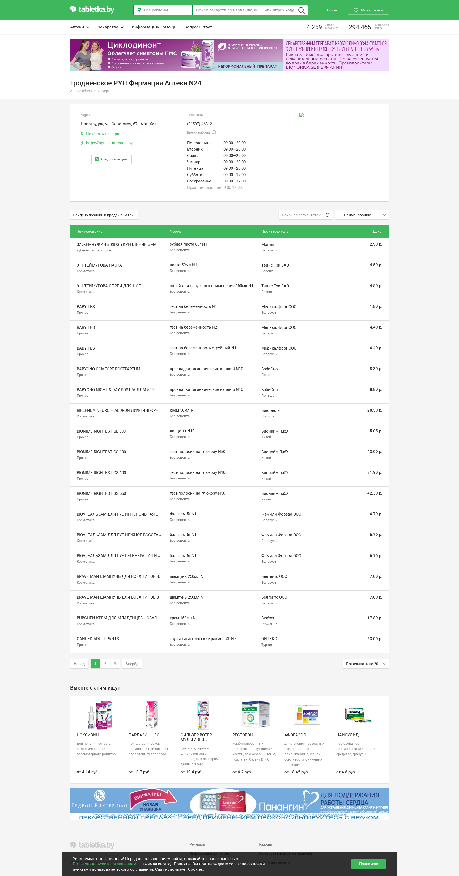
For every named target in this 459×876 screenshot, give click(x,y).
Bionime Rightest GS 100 (101, 452)
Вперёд (132, 664)
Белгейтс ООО (274, 576)
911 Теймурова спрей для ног (109, 286)
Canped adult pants (98, 638)
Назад (79, 664)
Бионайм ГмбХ (274, 431)
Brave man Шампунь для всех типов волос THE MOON (134, 576)
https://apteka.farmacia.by (109, 142)
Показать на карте (103, 133)
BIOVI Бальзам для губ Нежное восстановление (128, 535)
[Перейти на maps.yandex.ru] (338, 152)
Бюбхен (268, 618)
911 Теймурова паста (99, 265)
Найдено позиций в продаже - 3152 (103, 215)
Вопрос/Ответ (198, 27)
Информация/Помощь (154, 27)
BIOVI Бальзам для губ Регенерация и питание (127, 555)
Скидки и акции (114, 159)
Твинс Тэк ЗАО (275, 265)
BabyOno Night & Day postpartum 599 (115, 389)
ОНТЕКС (269, 638)
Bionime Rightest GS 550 (101, 493)
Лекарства (107, 27)
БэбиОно (269, 369)
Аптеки (77, 27)
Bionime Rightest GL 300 (101, 431)
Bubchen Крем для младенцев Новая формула (127, 618)
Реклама (197, 844)
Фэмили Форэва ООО (281, 514)
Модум (267, 244)
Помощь (264, 844)
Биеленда (270, 410)
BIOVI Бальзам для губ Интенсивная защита (125, 514)
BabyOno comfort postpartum (108, 369)
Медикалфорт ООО (278, 306)
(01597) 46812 (199, 124)
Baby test (87, 306)
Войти (332, 10)
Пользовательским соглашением (105, 864)
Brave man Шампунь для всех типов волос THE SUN (132, 597)
